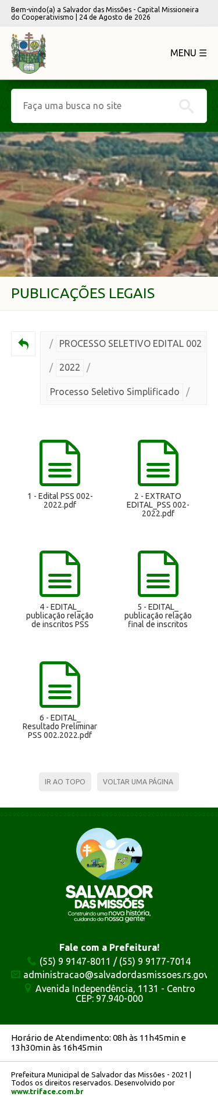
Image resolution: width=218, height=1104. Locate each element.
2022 (69, 367)
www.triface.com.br (47, 1091)
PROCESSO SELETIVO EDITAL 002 (130, 343)
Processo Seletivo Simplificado (115, 391)
